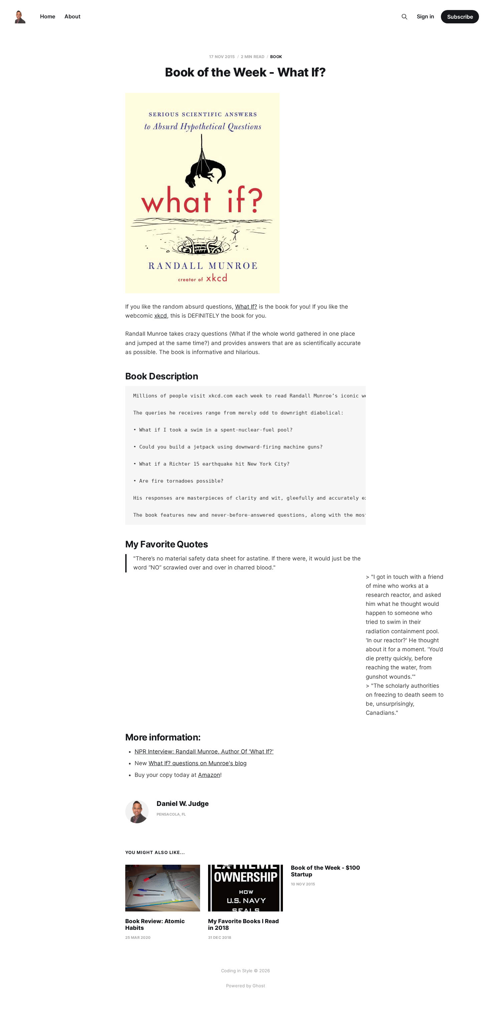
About (72, 16)
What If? (246, 306)
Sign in (425, 16)
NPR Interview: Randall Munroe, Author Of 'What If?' (204, 751)
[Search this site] (404, 17)
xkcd (160, 315)
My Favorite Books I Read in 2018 (243, 924)
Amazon (209, 775)
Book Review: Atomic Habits (155, 924)
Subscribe (460, 16)
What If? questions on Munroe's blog (198, 763)
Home (47, 16)
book (276, 56)
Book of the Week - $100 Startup (325, 871)
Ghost (259, 985)
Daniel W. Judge (183, 804)
